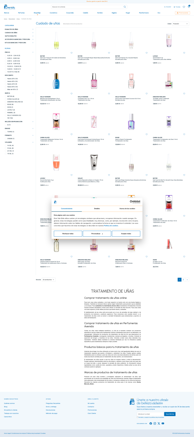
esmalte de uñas (120, 307)
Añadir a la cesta (56, 108)
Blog (5, 407)
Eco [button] (159, 13)
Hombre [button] (100, 13)
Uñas (18, 19)
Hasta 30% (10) (12, 81)
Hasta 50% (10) (12, 87)
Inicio (5, 19)
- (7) (14, 69)
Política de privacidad (33, 433)
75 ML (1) (10, 154)
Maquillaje (12, 19)
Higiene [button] (114, 13)
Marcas (6, 13)
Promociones (183, 13)
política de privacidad (157, 417)
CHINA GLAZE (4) (13, 99)
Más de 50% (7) (12, 89)
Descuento (9, 75)
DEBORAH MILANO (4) (15, 102)
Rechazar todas (67, 233)
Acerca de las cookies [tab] (127, 208)
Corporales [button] (70, 13)
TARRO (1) (10, 132)
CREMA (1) (10, 138)
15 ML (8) (10, 148)
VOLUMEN (8, 142)
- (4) (13, 58)
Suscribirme (170, 414)
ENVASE (7, 128)
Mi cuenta (91, 403)
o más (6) (13, 72)
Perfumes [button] (21, 13)
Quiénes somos (9, 403)
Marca (7, 93)
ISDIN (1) (10, 107)
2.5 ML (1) (10, 151)
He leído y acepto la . (151, 417)
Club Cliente (92, 413)
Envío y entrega (51, 407)
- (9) (13, 61)
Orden (169, 24)
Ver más (10, 118)
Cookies (43, 433)
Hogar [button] (128, 13)
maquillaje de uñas (108, 378)
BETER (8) (10, 96)
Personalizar (95, 233)
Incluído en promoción (13, 121)
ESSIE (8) (10, 104)
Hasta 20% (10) (12, 79)
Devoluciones (50, 410)
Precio (7, 52)
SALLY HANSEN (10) (14, 115)
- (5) (13, 55)
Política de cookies (111, 225)
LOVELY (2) (11, 110)
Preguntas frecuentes (53, 403)
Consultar (56, 68)
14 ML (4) (10, 145)
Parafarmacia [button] (144, 13)
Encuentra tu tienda (10, 410)
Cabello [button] (85, 13)
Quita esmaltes (11, 36)
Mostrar (38, 280)
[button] (189, 7)
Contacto (91, 407)
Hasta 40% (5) (12, 84)
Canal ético (8, 417)
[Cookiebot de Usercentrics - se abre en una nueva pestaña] (131, 201)
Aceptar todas (126, 233)
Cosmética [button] (53, 13)
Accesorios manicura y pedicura (17, 39)
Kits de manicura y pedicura (15, 42)
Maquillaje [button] (37, 13)
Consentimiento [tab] (66, 208)
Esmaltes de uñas (11, 29)
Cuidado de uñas (11, 32)
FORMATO (8, 135)
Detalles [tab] (97, 208)
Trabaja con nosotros (11, 413)
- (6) (13, 63)
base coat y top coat (117, 351)
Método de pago (51, 413)
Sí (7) (9, 125)
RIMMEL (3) (11, 112)
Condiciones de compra (19, 433)
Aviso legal (7, 433)
